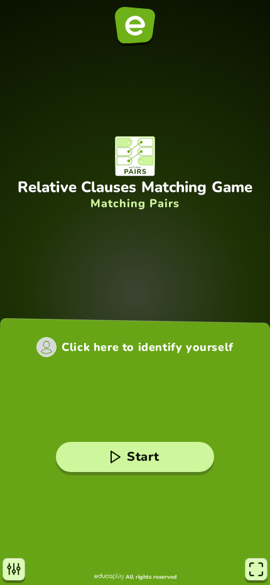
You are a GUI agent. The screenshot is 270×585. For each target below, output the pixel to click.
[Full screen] (256, 569)
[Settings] (14, 569)
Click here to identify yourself (148, 347)
